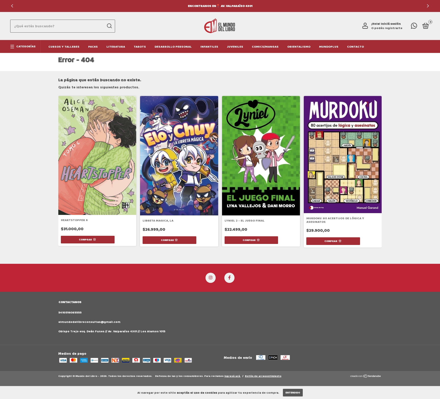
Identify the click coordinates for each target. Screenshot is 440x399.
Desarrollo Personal (173, 47)
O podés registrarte (386, 28)
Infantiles (209, 47)
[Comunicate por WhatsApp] (414, 27)
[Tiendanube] (366, 376)
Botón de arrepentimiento (263, 376)
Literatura (115, 47)
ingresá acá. (232, 376)
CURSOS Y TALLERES (63, 47)
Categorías (26, 46)
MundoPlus (328, 47)
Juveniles (235, 47)
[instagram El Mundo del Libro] (210, 278)
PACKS (93, 47)
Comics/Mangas (265, 47)
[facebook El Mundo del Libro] (229, 278)
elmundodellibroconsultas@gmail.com (89, 322)
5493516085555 (69, 312)
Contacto (355, 47)
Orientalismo (298, 47)
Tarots (140, 47)
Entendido (292, 392)
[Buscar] (109, 26)
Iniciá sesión (391, 24)
